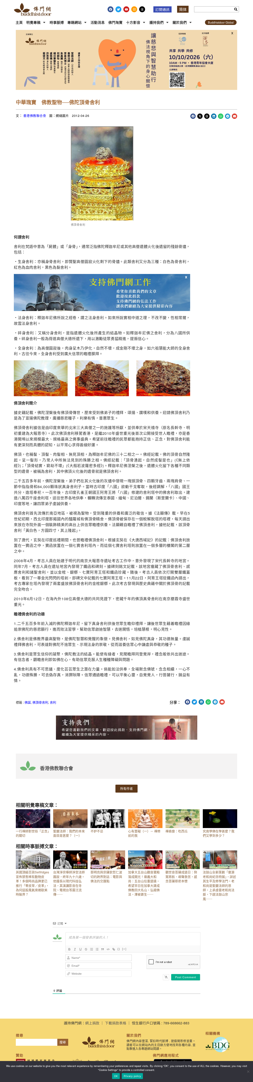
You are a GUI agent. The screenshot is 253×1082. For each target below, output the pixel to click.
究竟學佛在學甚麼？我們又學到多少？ (218, 833)
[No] (248, 1071)
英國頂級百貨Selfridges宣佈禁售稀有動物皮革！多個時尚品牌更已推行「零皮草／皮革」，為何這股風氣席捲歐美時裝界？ (32, 883)
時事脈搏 (57, 22)
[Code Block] (108, 949)
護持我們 (156, 22)
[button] (193, 116)
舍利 (53, 702)
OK (116, 1076)
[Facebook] (110, 9)
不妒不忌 (97, 831)
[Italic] (75, 949)
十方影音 (133, 22)
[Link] (113, 949)
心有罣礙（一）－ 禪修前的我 (144, 833)
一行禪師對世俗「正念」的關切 (32, 833)
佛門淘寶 (115, 22)
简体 (183, 9)
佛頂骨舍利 (40, 702)
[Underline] (80, 949)
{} (118, 948)
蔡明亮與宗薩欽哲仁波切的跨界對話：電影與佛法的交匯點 (106, 876)
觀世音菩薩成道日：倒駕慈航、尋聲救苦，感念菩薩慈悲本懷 (181, 876)
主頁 (19, 22)
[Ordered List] (91, 949)
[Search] (236, 9)
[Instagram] (134, 9)
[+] (124, 948)
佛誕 (28, 702)
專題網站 (74, 22)
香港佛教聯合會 (34, 115)
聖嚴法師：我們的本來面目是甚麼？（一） (69, 833)
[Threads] (142, 9)
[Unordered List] (97, 949)
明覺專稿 (33, 22)
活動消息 (98, 22)
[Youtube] (126, 9)
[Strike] (86, 949)
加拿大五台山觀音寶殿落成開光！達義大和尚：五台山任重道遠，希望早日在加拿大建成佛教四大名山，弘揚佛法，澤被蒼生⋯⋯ (144, 883)
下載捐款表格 (115, 1022)
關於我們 (180, 22)
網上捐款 (92, 1022)
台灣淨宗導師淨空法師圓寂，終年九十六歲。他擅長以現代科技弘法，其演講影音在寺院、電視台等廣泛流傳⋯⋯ (69, 883)
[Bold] (69, 949)
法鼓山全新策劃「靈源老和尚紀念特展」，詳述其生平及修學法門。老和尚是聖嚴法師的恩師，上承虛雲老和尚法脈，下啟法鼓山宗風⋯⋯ (219, 885)
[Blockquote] (102, 949)
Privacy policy (132, 1076)
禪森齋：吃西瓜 (176, 831)
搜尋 (62, 1042)
